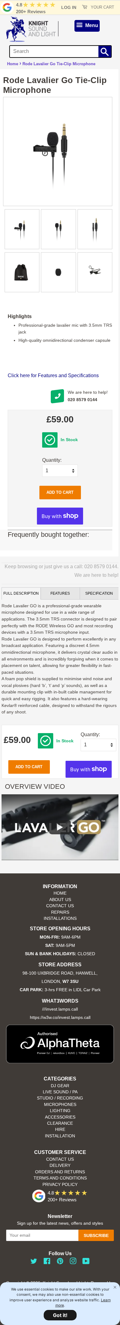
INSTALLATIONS (60, 918)
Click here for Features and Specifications (53, 375)
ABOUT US (60, 899)
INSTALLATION (60, 1136)
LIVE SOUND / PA (60, 1092)
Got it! (60, 1315)
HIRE (60, 1129)
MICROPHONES (60, 1104)
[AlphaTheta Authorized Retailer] (60, 1061)
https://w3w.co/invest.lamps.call (60, 1017)
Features (60, 593)
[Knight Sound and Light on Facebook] (46, 1262)
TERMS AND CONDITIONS (60, 1178)
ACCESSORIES (60, 1117)
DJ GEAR (60, 1086)
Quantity (51, 460)
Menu (91, 25)
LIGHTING (60, 1110)
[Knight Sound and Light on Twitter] (33, 1262)
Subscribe (96, 1235)
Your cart (102, 7)
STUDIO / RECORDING (60, 1098)
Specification (99, 593)
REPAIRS (60, 912)
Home (12, 64)
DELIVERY (60, 1165)
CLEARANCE (60, 1123)
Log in (68, 7)
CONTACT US (60, 906)
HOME (60, 893)
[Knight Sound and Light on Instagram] (73, 1262)
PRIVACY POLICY (60, 1184)
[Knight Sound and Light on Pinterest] (60, 1262)
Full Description (21, 593)
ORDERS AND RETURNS (60, 1172)
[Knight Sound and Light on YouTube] (86, 1262)
